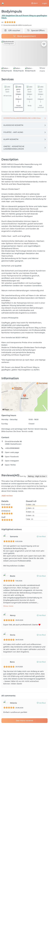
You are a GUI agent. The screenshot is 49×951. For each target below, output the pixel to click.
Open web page (12, 455)
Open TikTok (10, 468)
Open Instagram (12, 464)
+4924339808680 (12, 451)
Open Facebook (12, 459)
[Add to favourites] (43, 44)
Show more (8, 609)
